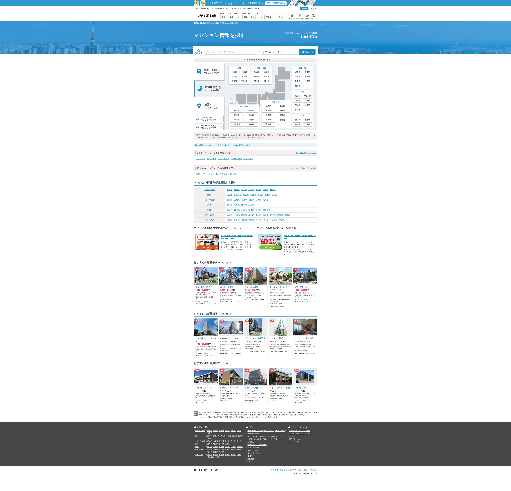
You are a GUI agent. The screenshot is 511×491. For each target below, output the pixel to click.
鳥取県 (244, 215)
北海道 (229, 190)
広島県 (229, 215)
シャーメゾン (236, 159)
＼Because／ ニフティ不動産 (299, 431)
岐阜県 (237, 205)
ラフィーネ (211, 159)
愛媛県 (280, 215)
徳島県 (265, 215)
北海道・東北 (209, 190)
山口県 (258, 215)
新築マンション (265, 436)
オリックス (213, 174)
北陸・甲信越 (209, 200)
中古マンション (277, 436)
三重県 (251, 205)
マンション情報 (253, 447)
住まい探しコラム (254, 453)
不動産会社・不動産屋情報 (257, 445)
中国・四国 (209, 215)
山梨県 (237, 200)
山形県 (265, 190)
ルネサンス (248, 159)
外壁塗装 (251, 459)
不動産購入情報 (253, 434)
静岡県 (244, 205)
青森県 (237, 190)
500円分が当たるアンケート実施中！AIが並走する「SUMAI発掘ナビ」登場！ (224, 145)
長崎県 (244, 220)
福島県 (273, 190)
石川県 (258, 200)
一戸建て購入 (252, 439)
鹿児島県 (273, 220)
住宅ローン (252, 456)
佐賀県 (237, 220)
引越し (250, 461)
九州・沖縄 (209, 220)
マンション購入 (253, 436)
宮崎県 (265, 220)
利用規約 (304, 470)
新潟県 (229, 200)
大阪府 (229, 210)
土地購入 (251, 442)
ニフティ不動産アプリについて (300, 434)
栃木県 (267, 195)
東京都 (229, 195)
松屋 (198, 174)
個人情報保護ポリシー (289, 470)
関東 (209, 195)
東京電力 (223, 174)
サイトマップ (294, 442)
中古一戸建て (274, 439)
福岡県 (229, 220)
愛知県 (229, 205)
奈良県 (258, 210)
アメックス (200, 159)
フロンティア (223, 159)
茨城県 (260, 195)
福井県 (265, 200)
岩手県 (244, 190)
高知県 (287, 215)
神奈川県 (238, 195)
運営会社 (274, 470)
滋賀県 (251, 210)
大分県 (258, 220)
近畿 (209, 210)
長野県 (244, 200)
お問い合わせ (294, 436)
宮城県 (251, 190)
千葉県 (253, 195)
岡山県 (237, 215)
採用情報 (313, 470)
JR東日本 (232, 174)
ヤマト (204, 174)
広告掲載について (295, 439)
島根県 (251, 215)
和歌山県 (266, 210)
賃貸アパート (269, 431)
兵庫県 (237, 210)
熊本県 (251, 220)
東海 (209, 205)
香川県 (273, 215)
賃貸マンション (257, 431)
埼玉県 (246, 195)
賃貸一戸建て (280, 431)
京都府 (244, 210)
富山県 (251, 200)
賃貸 (249, 431)
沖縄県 (282, 220)
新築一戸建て (262, 439)
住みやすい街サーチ (255, 450)
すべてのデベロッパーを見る (304, 168)
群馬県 (274, 195)
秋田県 (258, 190)
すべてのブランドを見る (306, 153)
